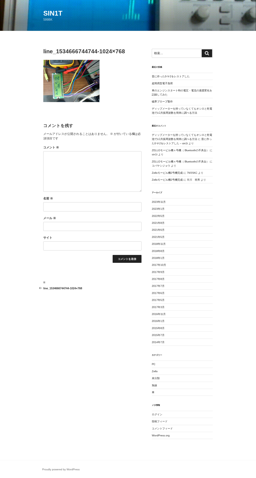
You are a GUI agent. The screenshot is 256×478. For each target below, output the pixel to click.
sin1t (52, 13)
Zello (155, 371)
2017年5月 (158, 299)
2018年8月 (158, 251)
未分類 (156, 378)
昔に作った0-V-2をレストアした (171, 76)
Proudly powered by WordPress (61, 469)
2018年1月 (158, 257)
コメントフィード (162, 428)
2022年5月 (158, 215)
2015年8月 (158, 328)
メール (49, 218)
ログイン (157, 414)
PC (153, 364)
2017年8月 (158, 278)
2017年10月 (159, 264)
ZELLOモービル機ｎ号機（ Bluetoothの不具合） (180, 150)
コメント (51, 147)
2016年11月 (159, 314)
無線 (154, 385)
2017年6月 (158, 293)
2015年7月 (158, 335)
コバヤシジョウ (161, 165)
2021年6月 (158, 229)
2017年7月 (158, 285)
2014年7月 (158, 342)
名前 (48, 198)
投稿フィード (160, 421)
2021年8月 (158, 222)
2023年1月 (158, 208)
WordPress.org (161, 435)
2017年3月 (158, 307)
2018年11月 (159, 243)
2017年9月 (158, 272)
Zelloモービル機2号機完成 (167, 172)
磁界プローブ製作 (162, 101)
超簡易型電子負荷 (162, 83)
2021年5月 (158, 236)
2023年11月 (159, 201)
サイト (47, 237)
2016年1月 (158, 320)
